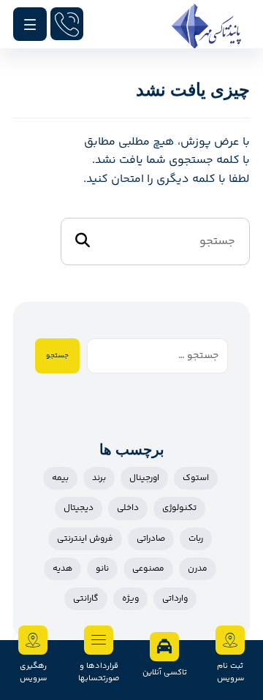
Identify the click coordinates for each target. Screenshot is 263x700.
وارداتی (175, 599)
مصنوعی (148, 569)
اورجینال (144, 478)
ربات (195, 539)
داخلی (128, 508)
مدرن (197, 569)
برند (99, 478)
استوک (196, 478)
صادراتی (151, 539)
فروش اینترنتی (85, 539)
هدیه (62, 569)
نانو (102, 569)
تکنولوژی (179, 508)
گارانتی (86, 599)
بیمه (60, 478)
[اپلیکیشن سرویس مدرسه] (206, 26)
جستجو (57, 356)
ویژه (130, 599)
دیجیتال (79, 508)
